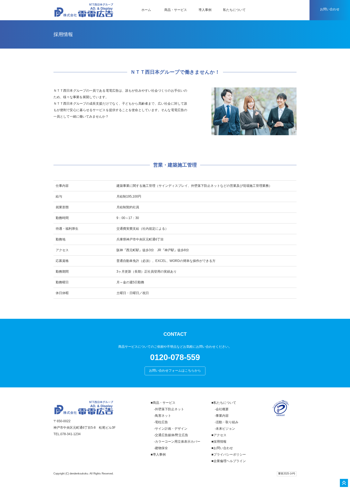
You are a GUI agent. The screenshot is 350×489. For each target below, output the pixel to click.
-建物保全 (161, 448)
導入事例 (204, 10)
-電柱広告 (161, 422)
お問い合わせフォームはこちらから (175, 370)
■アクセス (218, 435)
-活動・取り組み (226, 422)
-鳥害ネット (162, 415)
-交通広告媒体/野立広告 (171, 435)
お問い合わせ (329, 9)
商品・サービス (175, 10)
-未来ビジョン (225, 428)
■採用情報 (218, 441)
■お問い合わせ (222, 448)
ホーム (146, 10)
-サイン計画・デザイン (170, 428)
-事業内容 (222, 415)
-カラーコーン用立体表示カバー (177, 441)
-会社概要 (222, 409)
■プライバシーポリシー (228, 454)
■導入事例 (158, 454)
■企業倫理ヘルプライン (228, 461)
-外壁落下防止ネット (169, 409)
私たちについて (234, 10)
